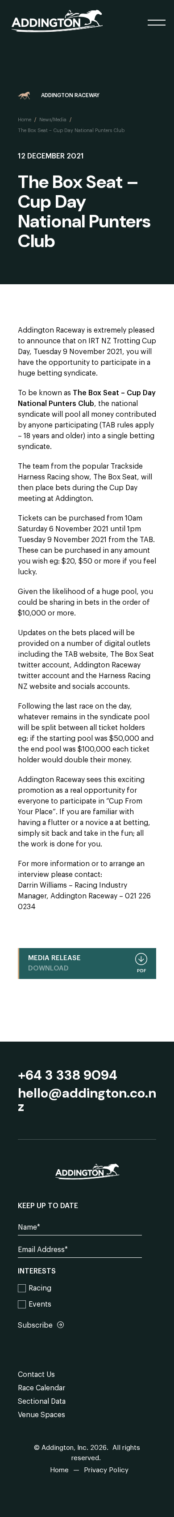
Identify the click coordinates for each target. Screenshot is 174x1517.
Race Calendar (41, 1388)
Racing (40, 1288)
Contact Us (36, 1374)
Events (40, 1304)
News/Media (52, 119)
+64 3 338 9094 (67, 1075)
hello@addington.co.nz (87, 1099)
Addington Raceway (70, 95)
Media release (87, 964)
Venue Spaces (41, 1415)
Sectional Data (42, 1401)
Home (24, 119)
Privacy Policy (106, 1470)
